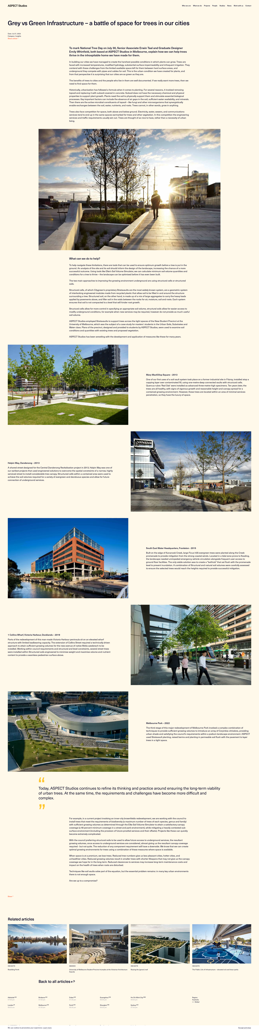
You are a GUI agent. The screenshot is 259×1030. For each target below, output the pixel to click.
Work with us (238, 5)
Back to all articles (54, 981)
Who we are (186, 5)
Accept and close (244, 1027)
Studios (222, 5)
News (229, 5)
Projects (207, 5)
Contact (248, 5)
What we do (197, 5)
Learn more (47, 1027)
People (214, 5)
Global (197, 1002)
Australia (195, 999)
